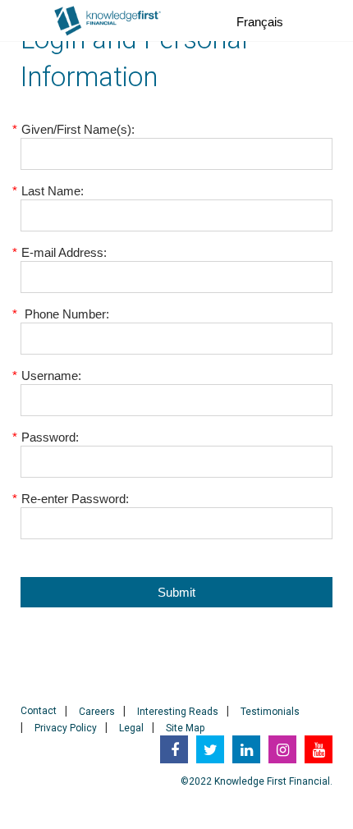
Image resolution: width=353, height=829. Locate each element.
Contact (39, 711)
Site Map (185, 728)
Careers (97, 711)
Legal (131, 728)
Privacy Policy (65, 728)
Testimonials (270, 711)
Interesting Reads (177, 711)
